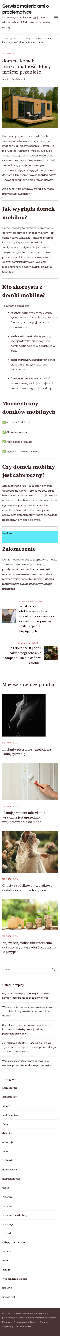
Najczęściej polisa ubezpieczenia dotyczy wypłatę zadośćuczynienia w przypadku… (29, 947)
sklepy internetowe (13, 1242)
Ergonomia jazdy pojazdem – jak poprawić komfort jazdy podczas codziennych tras (26, 995)
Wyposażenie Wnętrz (14, 1278)
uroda (5, 1260)
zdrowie (7, 1287)
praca (5, 1187)
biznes (6, 1106)
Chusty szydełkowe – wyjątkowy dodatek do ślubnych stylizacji (27, 887)
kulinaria (7, 1160)
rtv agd (6, 1233)
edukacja (7, 1142)
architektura (9, 1087)
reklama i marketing (14, 1215)
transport (7, 1251)
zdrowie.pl (10, 53)
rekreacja (8, 1224)
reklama (7, 1206)
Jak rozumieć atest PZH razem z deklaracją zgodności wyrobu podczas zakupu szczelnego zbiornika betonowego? (29, 1047)
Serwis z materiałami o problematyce (25, 9)
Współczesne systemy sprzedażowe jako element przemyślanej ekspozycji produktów (27, 1063)
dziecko (7, 1133)
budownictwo (10, 1115)
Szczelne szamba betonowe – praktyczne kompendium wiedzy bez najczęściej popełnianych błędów (26, 1029)
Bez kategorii (10, 1096)
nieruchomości (11, 1178)
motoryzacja (9, 1169)
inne (5, 1151)
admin (5, 79)
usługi (6, 1269)
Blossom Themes (39, 1322)
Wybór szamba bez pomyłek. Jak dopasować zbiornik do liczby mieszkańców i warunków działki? (27, 1011)
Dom (5, 1124)
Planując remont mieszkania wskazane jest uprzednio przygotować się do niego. (23, 817)
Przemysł (7, 1197)
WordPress (25, 1326)
